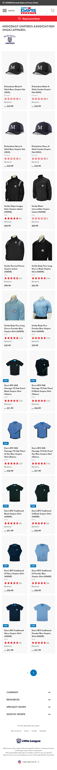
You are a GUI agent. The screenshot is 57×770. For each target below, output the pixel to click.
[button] (14, 100)
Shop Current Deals (31, 18)
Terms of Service (16, 731)
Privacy (26, 731)
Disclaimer (43, 731)
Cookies (34, 731)
